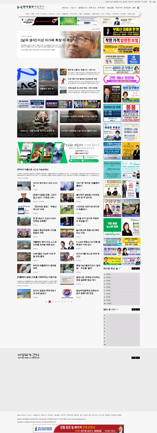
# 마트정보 (123, 14)
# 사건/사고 (44, 14)
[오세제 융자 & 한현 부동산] (121, 35)
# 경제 (32, 14)
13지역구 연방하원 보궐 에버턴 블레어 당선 (79, 131)
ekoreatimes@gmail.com (78, 419)
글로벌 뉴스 (83, 8)
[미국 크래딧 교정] (87, 104)
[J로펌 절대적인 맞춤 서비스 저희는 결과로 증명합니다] (112, 189)
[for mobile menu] (138, 8)
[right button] (138, 268)
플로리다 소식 (118, 1)
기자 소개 (101, 415)
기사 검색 (144, 1)
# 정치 (27, 14)
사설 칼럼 (110, 8)
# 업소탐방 (87, 14)
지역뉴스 (98, 29)
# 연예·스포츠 (131, 14)
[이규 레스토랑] (39, 21)
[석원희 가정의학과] (112, 242)
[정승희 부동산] (131, 208)
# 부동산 (107, 14)
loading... (108, 274)
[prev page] (46, 302)
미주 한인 (101, 8)
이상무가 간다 (109, 1)
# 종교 (80, 14)
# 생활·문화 (64, 14)
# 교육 (58, 14)
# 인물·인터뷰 (95, 14)
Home (19, 415)
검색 (134, 8)
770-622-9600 (62, 419)
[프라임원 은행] (112, 113)
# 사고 (102, 14)
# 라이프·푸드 (73, 14)
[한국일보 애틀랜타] (30, 7)
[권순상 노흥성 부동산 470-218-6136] (30, 104)
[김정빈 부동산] (131, 251)
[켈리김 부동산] (131, 94)
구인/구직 (130, 1)
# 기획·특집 (115, 14)
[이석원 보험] (121, 43)
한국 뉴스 (92, 8)
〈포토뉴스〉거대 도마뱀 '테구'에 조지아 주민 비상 (39, 131)
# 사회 (37, 14)
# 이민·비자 (51, 14)
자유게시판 (137, 1)
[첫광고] (78, 21)
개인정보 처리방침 (116, 415)
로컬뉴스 (73, 8)
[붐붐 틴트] (131, 113)
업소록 (125, 1)
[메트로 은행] (131, 132)
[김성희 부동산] (117, 21)
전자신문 (127, 8)
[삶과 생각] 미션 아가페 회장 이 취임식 (48, 40)
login (154, 2)
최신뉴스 (65, 8)
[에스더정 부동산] (131, 189)
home (93, 29)
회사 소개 (95, 415)
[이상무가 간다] (59, 163)
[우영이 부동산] (121, 53)
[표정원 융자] (59, 104)
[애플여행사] (131, 242)
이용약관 (107, 415)
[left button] (134, 268)
